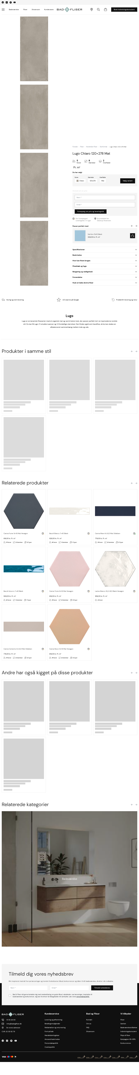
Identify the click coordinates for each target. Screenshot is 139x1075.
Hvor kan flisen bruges (81, 261)
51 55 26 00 (11, 1020)
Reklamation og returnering (55, 1027)
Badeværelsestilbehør (128, 1027)
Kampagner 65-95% (128, 1039)
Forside (75, 147)
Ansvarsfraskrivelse (52, 1039)
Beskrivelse (77, 255)
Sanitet (123, 1024)
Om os (88, 1024)
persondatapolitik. (82, 997)
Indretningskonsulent (128, 1031)
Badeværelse (14, 9)
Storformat (103, 147)
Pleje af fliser (125, 1035)
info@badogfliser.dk (14, 1024)
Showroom (36, 9)
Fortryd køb (49, 1031)
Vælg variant (127, 181)
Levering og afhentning (53, 1020)
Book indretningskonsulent (124, 9)
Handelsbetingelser (52, 1035)
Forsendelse (77, 277)
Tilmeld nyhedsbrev (102, 988)
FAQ (87, 1027)
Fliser (25, 9)
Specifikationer (79, 250)
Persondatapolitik (51, 1043)
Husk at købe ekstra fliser (83, 283)
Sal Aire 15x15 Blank (95, 234)
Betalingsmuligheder (52, 1024)
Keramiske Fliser (91, 147)
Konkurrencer (125, 1043)
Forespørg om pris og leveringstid (90, 211)
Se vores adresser (13, 1028)
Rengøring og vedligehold (83, 272)
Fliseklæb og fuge (80, 266)
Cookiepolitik (50, 1047)
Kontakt (89, 1020)
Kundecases (49, 9)
